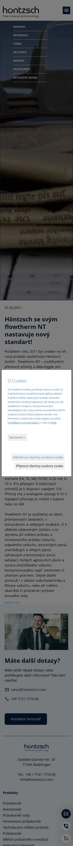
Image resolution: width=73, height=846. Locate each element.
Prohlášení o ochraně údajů (23, 422)
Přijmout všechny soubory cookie (39, 466)
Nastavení (16, 437)
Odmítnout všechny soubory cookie (38, 457)
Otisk (53, 422)
